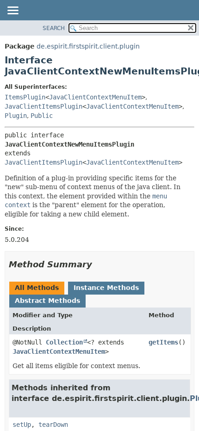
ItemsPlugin (25, 97)
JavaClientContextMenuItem (95, 97)
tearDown (53, 424)
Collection (64, 342)
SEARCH (54, 28)
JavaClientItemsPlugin (43, 106)
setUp (21, 424)
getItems (163, 342)
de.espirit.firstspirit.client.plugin (88, 46)
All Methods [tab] (37, 287)
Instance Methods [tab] (106, 287)
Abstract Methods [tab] (47, 300)
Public (42, 115)
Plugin (16, 115)
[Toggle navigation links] (12, 11)
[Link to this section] (98, 264)
